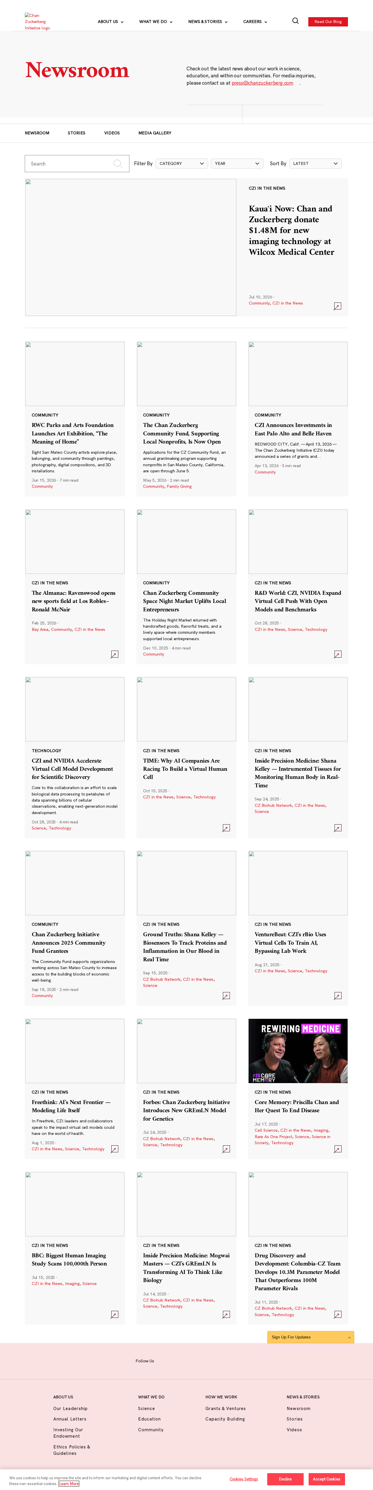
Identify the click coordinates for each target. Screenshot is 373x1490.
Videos (112, 133)
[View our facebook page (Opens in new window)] (165, 1360)
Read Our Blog (328, 21)
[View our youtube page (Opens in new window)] (232, 1360)
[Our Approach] (41, 22)
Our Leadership (70, 1408)
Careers (253, 21)
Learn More (69, 1483)
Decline (285, 1479)
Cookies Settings (244, 1479)
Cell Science (266, 1130)
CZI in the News (287, 303)
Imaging (321, 1130)
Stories (76, 133)
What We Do (153, 21)
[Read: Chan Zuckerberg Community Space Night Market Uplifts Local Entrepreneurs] (186, 587)
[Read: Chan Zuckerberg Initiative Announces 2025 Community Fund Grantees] (74, 928)
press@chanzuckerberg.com (262, 83)
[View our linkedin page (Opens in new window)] (205, 1360)
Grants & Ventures (225, 1408)
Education (149, 1419)
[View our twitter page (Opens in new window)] (219, 1360)
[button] (182, 164)
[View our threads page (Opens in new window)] (192, 1360)
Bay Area (40, 629)
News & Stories (205, 21)
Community (259, 303)
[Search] (295, 21)
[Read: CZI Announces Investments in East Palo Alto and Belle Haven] (298, 419)
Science (295, 629)
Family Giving (179, 486)
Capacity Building (225, 1419)
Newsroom (37, 133)
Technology (316, 629)
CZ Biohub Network (273, 805)
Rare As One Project (273, 1136)
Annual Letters (70, 1419)
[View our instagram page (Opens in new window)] (178, 1360)
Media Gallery (154, 133)
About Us (108, 21)
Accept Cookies (326, 1479)
